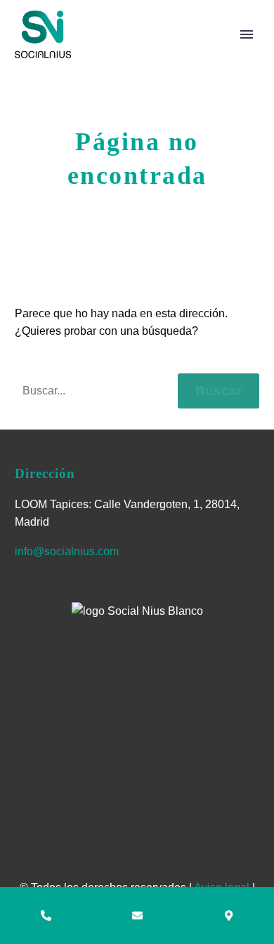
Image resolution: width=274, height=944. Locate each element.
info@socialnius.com (67, 551)
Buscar (218, 390)
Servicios (214, 55)
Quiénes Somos (116, 55)
